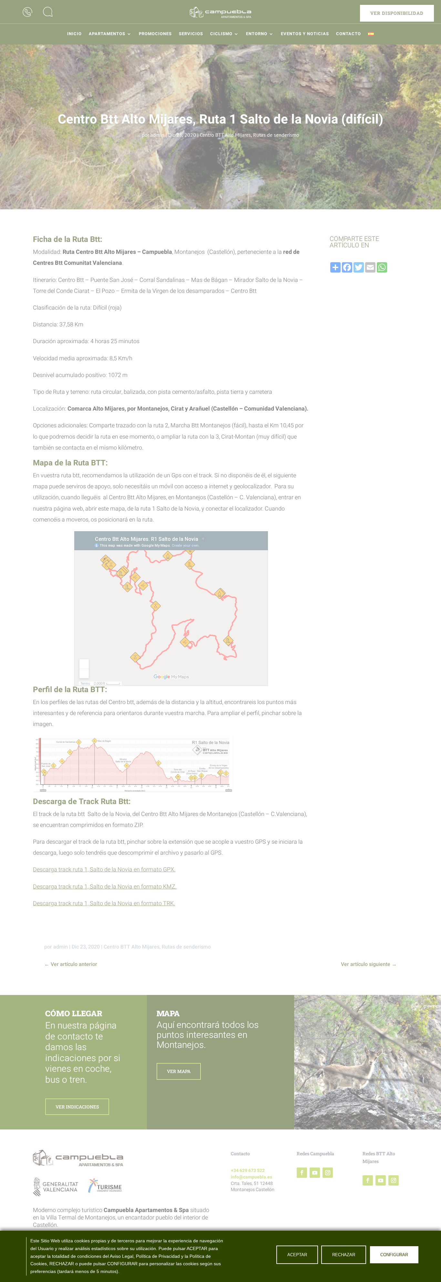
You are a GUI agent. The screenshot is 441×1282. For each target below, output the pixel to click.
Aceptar (297, 1254)
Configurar (394, 1254)
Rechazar (343, 1254)
